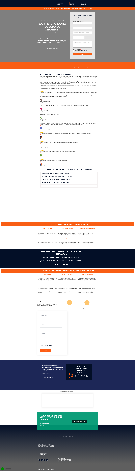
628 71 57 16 (61, 264)
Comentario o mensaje (77, 40)
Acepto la (81, 50)
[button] (69, 173)
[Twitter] (44, 460)
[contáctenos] (68, 3)
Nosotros (52, 8)
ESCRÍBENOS (87, 306)
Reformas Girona (59, 8)
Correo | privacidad (76, 35)
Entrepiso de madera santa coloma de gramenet (53, 185)
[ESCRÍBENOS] (86, 302)
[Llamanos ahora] (2, 468)
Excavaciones (89, 8)
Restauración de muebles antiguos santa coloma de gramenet (57, 176)
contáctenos (72, 3)
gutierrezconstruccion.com (45, 20)
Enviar (82, 54)
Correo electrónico (76, 26)
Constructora (46, 8)
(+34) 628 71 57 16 (60, 3)
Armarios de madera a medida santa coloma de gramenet (55, 173)
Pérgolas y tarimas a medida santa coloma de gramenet (55, 182)
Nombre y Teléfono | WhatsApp (78, 21)
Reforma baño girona (69, 8)
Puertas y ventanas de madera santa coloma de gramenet (56, 179)
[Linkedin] (47, 460)
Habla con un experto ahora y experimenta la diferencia (52, 418)
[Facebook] (39, 460)
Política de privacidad (83, 50)
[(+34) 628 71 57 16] (55, 3)
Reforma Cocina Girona (80, 8)
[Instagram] (42, 460)
